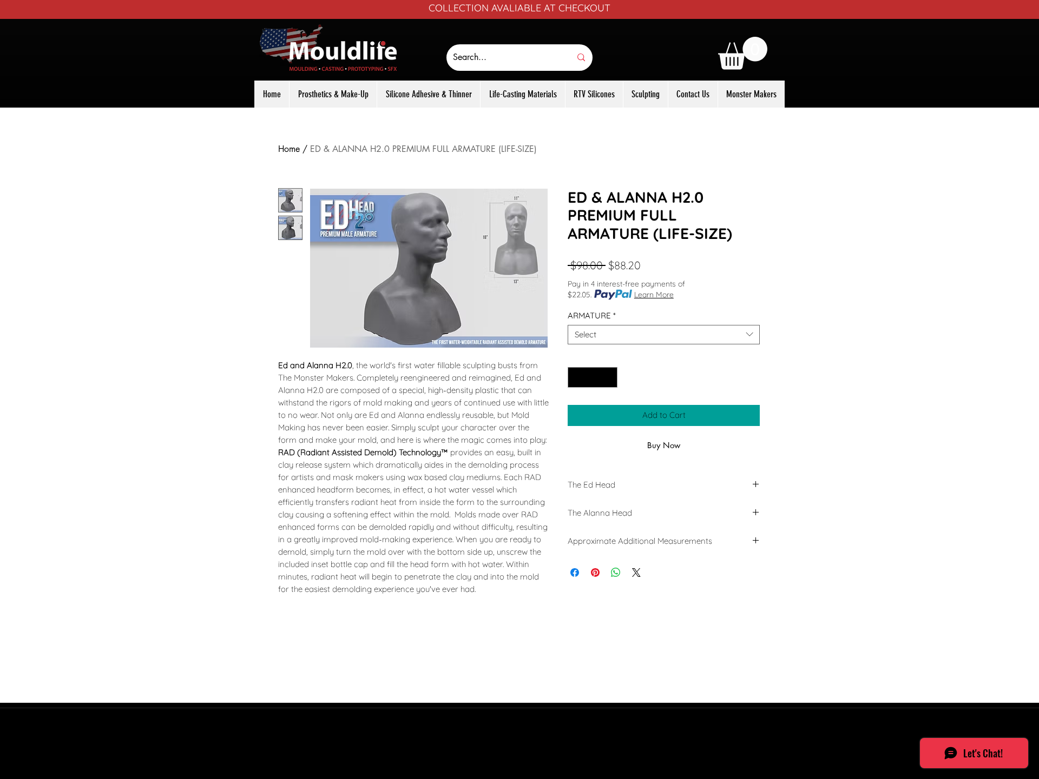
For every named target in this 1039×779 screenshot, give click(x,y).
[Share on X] (636, 572)
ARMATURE (592, 316)
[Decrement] (576, 378)
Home (289, 149)
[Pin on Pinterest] (595, 572)
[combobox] (664, 334)
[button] (742, 53)
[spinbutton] (593, 378)
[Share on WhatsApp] (615, 572)
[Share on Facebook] (574, 572)
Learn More (654, 294)
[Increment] (609, 378)
